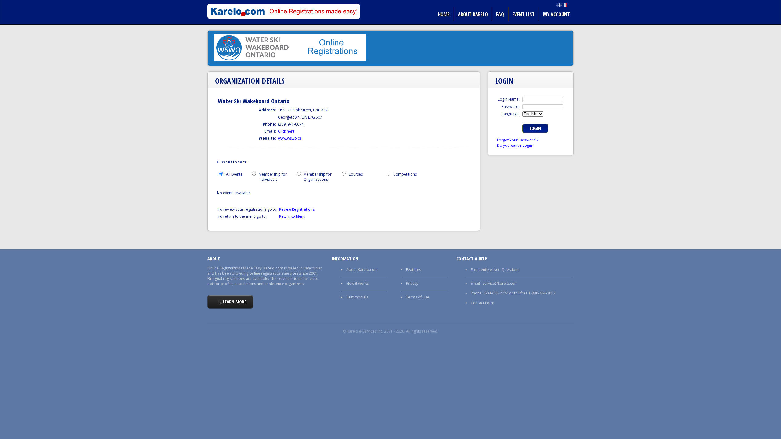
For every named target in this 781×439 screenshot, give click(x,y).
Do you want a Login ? (515, 145)
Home (444, 14)
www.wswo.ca (290, 138)
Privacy (412, 283)
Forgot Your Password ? (517, 140)
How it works (357, 283)
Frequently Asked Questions (495, 269)
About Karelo (473, 14)
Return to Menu (292, 216)
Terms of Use (417, 297)
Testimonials (357, 297)
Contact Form (482, 302)
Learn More (234, 302)
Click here (286, 131)
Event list (523, 14)
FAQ (500, 14)
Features (413, 269)
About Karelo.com (362, 269)
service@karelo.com (500, 283)
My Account (556, 14)
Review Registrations (297, 209)
